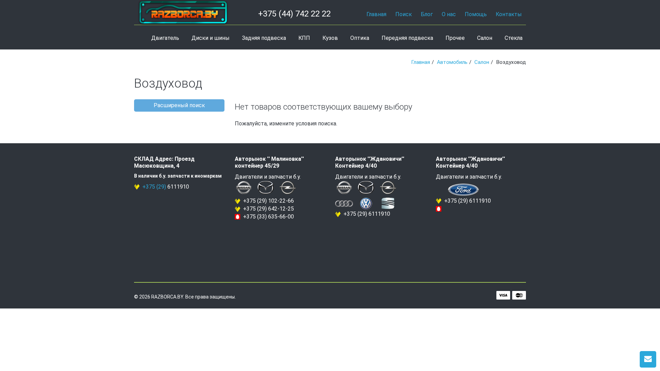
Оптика (359, 38)
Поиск (403, 14)
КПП (304, 38)
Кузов (330, 38)
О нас (449, 14)
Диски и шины (210, 38)
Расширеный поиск (179, 105)
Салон (484, 38)
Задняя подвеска (264, 38)
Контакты (509, 14)
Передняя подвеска (407, 38)
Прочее (455, 38)
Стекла (513, 38)
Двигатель (165, 38)
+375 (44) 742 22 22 (294, 14)
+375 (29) (154, 186)
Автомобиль (452, 62)
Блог (427, 14)
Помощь (476, 14)
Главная (376, 14)
